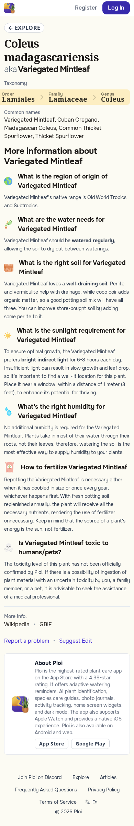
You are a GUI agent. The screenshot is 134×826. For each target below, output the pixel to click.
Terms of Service (58, 802)
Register (86, 7)
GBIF (46, 624)
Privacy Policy (104, 790)
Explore (80, 777)
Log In (116, 7)
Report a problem (26, 640)
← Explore (24, 28)
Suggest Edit (75, 640)
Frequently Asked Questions (46, 790)
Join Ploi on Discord (40, 777)
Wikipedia (17, 624)
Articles (108, 777)
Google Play (90, 743)
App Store (51, 743)
